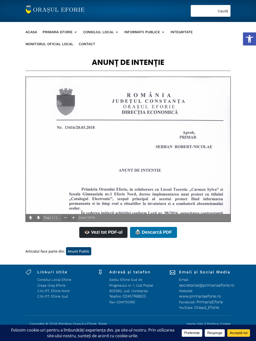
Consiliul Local (98, 32)
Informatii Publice (142, 32)
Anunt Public (79, 251)
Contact (87, 44)
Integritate (181, 32)
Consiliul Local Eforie (54, 280)
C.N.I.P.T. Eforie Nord (53, 291)
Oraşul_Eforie (206, 307)
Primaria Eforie (57, 32)
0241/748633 (134, 296)
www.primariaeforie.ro (200, 296)
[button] (249, 38)
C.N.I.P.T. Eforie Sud (52, 296)
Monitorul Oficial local (49, 44)
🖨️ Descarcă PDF (153, 232)
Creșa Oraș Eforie (51, 285)
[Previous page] (30, 218)
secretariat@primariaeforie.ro (206, 285)
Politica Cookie (218, 324)
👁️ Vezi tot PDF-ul (103, 232)
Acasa (31, 32)
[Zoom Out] (65, 218)
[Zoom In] (73, 218)
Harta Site (195, 324)
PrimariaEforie (209, 302)
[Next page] (38, 218)
